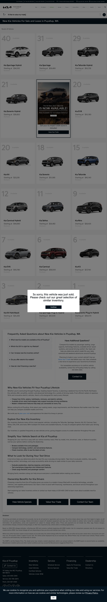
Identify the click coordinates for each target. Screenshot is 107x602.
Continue (53, 307)
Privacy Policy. (91, 593)
